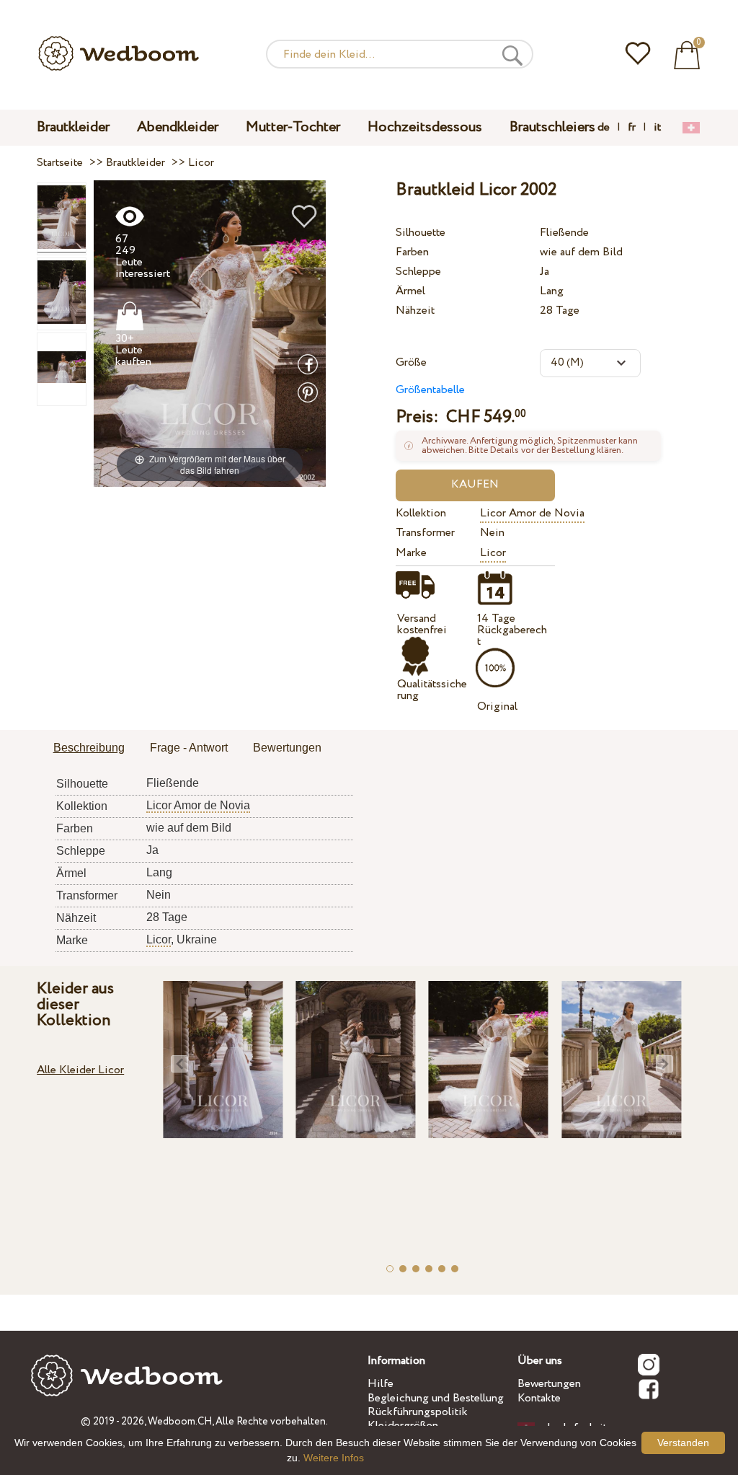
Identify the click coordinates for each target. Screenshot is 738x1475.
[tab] (89, 748)
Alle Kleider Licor (80, 1070)
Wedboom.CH (180, 1421)
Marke (411, 553)
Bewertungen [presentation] (287, 747)
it (657, 127)
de (603, 127)
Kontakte (539, 1398)
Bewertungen (549, 1383)
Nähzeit (415, 310)
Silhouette (420, 232)
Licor (493, 553)
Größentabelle (430, 390)
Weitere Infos (333, 1457)
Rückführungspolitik (418, 1412)
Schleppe (418, 271)
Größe (411, 362)
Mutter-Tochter (293, 127)
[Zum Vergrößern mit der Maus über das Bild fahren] (210, 333)
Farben (412, 252)
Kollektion (421, 513)
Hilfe (381, 1383)
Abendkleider (177, 127)
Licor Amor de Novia (532, 513)
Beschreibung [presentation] (89, 747)
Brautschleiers (552, 127)
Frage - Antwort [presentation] (189, 747)
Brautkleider (73, 127)
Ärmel (410, 291)
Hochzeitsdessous (425, 127)
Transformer (425, 533)
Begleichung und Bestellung (436, 1398)
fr (632, 127)
